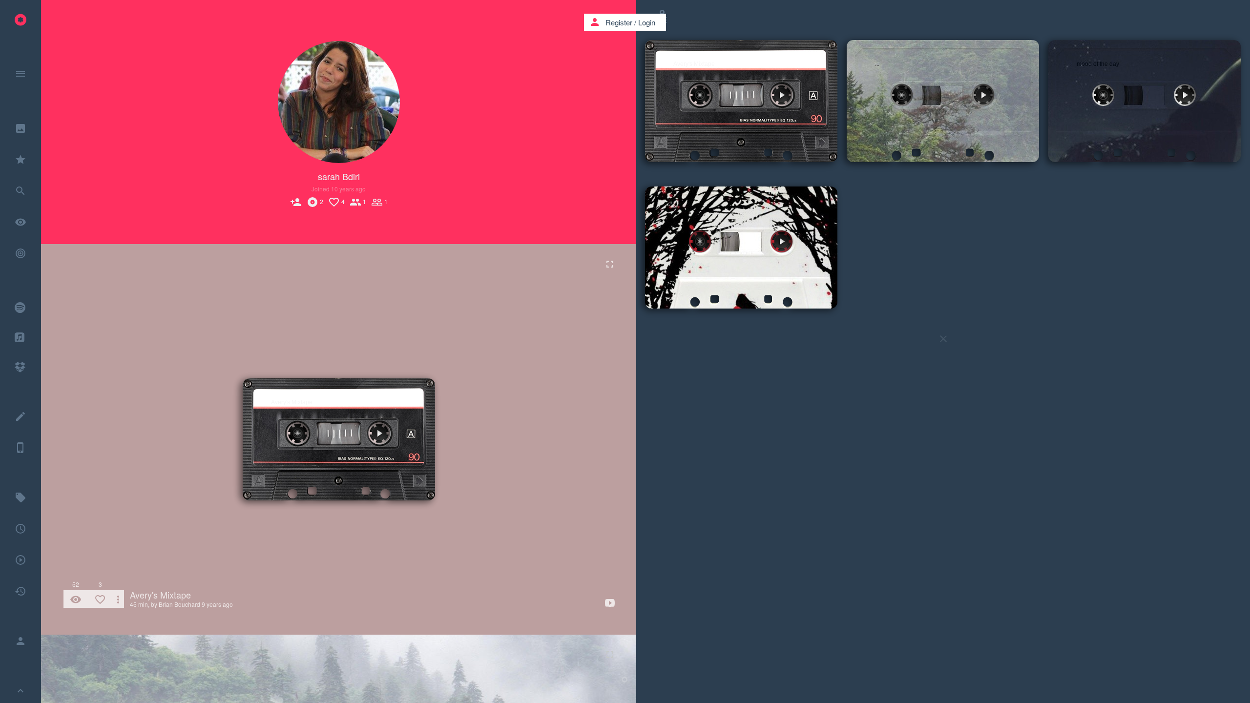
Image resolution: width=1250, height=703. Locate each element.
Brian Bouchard (179, 604)
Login (646, 22)
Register (618, 22)
